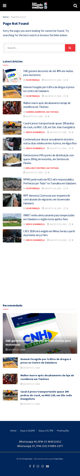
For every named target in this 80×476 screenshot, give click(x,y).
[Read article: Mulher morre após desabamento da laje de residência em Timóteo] (12, 107)
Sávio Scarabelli (35, 132)
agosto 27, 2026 (52, 80)
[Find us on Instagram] (38, 466)
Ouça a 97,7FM (46, 430)
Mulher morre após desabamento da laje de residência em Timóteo (47, 377)
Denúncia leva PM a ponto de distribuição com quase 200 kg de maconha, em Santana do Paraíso (48, 159)
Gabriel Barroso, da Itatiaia (42, 111)
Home (6, 17)
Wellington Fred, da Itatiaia (42, 168)
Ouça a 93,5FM (27, 430)
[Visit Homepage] (40, 5)
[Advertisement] (40, 272)
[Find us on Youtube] (47, 466)
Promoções (63, 430)
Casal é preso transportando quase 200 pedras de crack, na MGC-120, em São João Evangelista (46, 395)
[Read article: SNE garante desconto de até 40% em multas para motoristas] (12, 75)
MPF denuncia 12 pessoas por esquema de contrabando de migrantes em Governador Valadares (46, 199)
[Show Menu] (4, 5)
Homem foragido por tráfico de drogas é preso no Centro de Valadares (45, 360)
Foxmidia (27, 458)
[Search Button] (75, 5)
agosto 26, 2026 (52, 188)
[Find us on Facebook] (30, 466)
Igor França (33, 80)
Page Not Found (18, 17)
